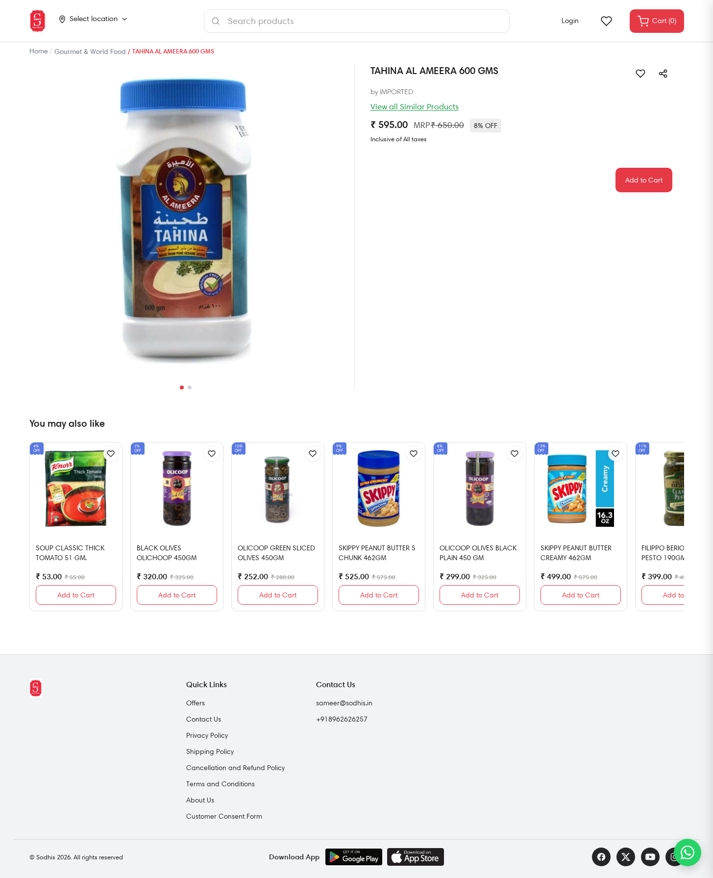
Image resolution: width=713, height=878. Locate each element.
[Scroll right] (675, 531)
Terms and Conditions (220, 783)
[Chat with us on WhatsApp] (687, 852)
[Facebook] (601, 857)
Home (38, 51)
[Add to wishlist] (640, 73)
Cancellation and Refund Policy (235, 767)
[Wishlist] (606, 21)
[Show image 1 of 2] (182, 387)
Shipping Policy (210, 751)
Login (570, 20)
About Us (200, 800)
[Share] (663, 73)
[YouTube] (650, 857)
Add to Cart (644, 180)
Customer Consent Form (224, 816)
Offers (195, 702)
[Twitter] (625, 857)
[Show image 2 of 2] (190, 387)
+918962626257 (342, 719)
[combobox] (356, 21)
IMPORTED (397, 91)
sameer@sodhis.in (344, 702)
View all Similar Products (414, 106)
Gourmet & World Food (90, 51)
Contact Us (203, 719)
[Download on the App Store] (415, 857)
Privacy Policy (207, 735)
